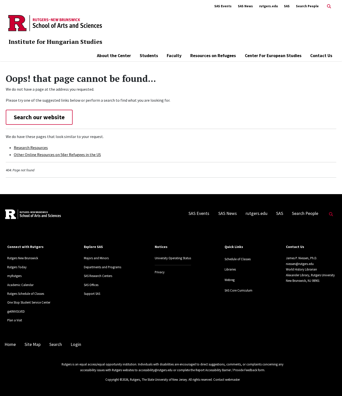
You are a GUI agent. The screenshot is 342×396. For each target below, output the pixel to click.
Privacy (159, 272)
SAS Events (223, 6)
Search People (307, 6)
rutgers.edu (268, 6)
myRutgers (14, 276)
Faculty (174, 55)
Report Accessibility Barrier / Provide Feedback (226, 370)
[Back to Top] (331, 383)
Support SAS (92, 294)
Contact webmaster (226, 379)
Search (55, 344)
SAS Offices (91, 285)
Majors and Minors (96, 258)
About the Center (114, 55)
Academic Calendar (20, 285)
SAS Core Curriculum (238, 290)
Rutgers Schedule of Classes (25, 294)
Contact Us (321, 55)
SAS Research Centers (98, 276)
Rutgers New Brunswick (22, 258)
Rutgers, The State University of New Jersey (158, 379)
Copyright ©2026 (116, 379)
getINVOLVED (16, 311)
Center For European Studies (273, 55)
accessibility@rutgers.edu (155, 370)
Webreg (230, 280)
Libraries (230, 269)
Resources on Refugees (213, 55)
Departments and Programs (102, 267)
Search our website (39, 117)
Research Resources (31, 147)
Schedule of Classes (238, 259)
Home (10, 344)
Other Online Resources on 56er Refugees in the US (57, 154)
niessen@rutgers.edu (300, 264)
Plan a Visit (14, 320)
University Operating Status (173, 258)
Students (149, 55)
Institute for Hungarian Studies (55, 42)
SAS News (245, 6)
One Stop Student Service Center (28, 302)
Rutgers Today (17, 267)
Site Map (33, 344)
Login (76, 344)
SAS (287, 6)
